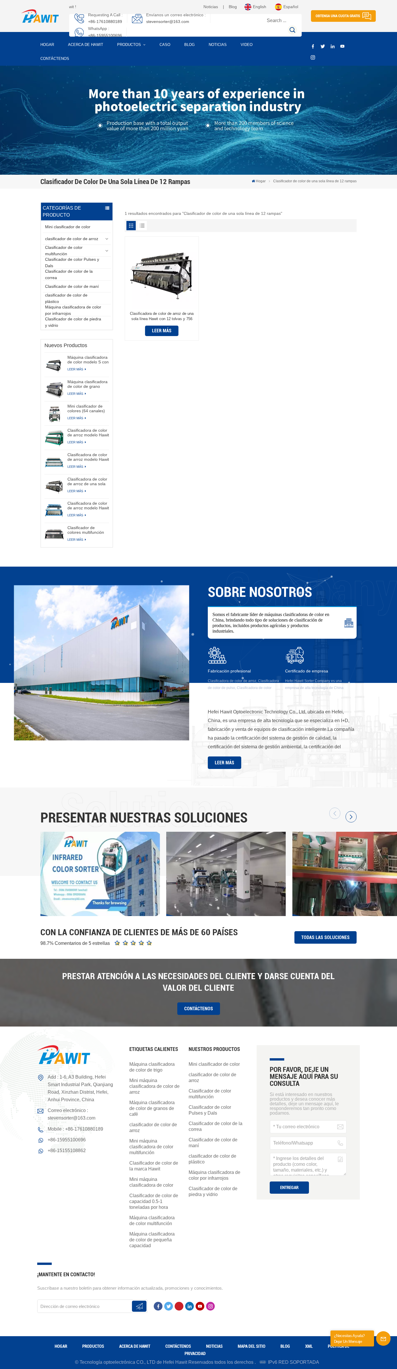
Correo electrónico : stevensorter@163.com (71, 1114)
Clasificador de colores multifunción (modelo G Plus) (85, 530)
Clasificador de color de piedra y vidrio (73, 322)
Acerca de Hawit (85, 44)
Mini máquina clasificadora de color (151, 1182)
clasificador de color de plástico (66, 298)
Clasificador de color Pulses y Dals (72, 262)
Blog (233, 6)
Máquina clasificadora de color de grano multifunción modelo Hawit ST (87, 384)
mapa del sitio (251, 1346)
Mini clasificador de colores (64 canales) (86, 408)
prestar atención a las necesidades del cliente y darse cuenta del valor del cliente (198, 982)
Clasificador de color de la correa (69, 274)
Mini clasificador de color (67, 226)
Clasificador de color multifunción (64, 250)
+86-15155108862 (67, 1150)
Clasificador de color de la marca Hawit (153, 1166)
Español (290, 6)
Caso (165, 44)
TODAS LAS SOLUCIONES (325, 937)
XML (309, 1346)
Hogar (47, 44)
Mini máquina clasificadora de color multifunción (151, 1146)
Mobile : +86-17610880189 (75, 1129)
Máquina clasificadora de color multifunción (152, 1220)
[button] (351, 816)
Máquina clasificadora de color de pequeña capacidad (152, 1239)
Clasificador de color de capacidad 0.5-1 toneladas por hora (153, 1201)
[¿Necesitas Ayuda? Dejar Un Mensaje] (383, 1338)
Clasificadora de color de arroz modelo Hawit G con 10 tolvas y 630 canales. (88, 457)
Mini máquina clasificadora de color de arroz (154, 1086)
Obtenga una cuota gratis (338, 16)
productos (129, 44)
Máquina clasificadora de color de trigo (152, 1067)
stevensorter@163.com (167, 21)
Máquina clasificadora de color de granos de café (152, 1108)
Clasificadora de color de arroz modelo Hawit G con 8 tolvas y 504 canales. (88, 432)
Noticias (210, 6)
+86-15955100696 (105, 35)
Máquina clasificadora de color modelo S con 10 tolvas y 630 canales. (88, 359)
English (259, 6)
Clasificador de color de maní (72, 286)
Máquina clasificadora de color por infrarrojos (73, 310)
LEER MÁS (75, 369)
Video (247, 44)
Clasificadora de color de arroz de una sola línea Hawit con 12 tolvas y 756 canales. (87, 481)
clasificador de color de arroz (71, 238)
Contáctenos (54, 58)
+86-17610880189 (105, 21)
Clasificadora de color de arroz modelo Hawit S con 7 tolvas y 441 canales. (88, 505)
